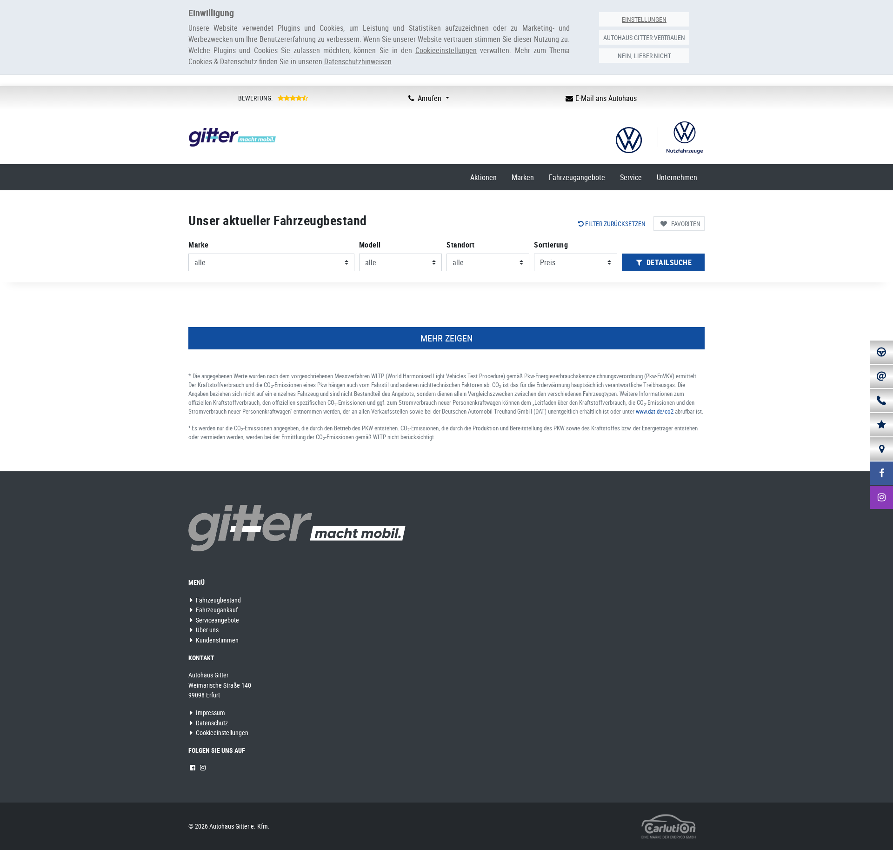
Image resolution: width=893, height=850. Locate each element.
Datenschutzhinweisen (358, 61)
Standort (460, 245)
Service (631, 177)
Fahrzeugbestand (217, 600)
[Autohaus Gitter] (297, 527)
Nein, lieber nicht (644, 55)
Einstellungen (644, 19)
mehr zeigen (446, 338)
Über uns (206, 629)
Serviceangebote (216, 620)
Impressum (209, 712)
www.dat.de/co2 (654, 411)
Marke (198, 245)
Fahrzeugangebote (577, 177)
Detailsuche (668, 262)
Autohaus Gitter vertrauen (644, 37)
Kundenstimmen (216, 640)
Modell (370, 245)
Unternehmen (677, 177)
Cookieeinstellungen (221, 732)
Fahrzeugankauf (216, 609)
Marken (523, 177)
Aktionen (483, 177)
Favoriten (685, 223)
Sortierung (551, 245)
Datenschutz (211, 722)
